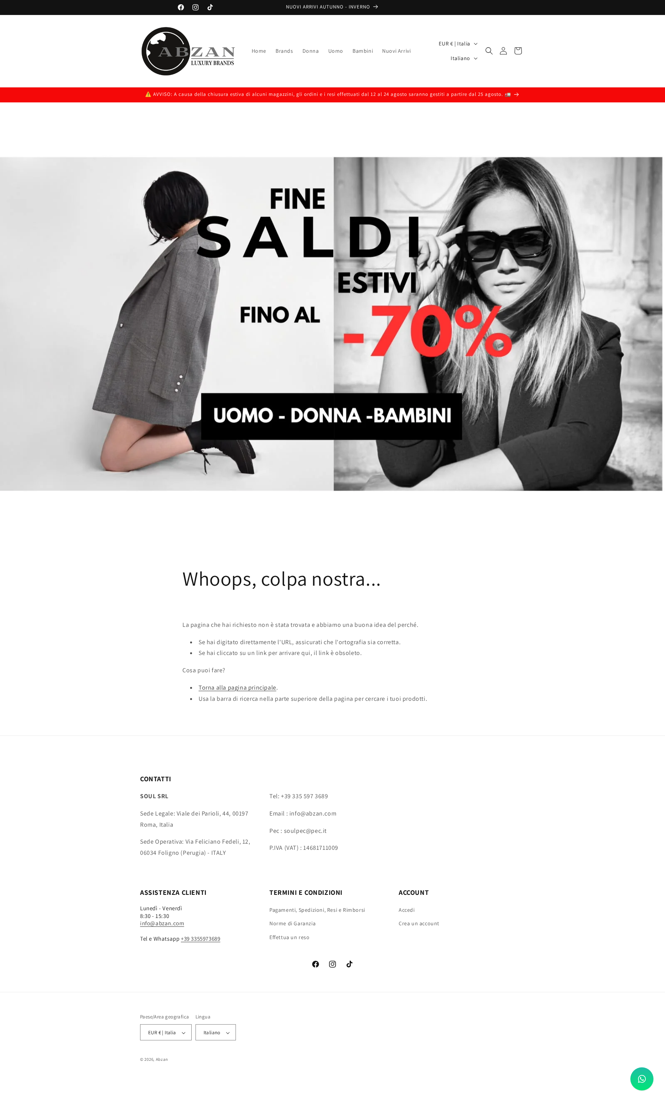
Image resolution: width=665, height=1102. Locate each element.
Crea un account (419, 923)
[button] (489, 50)
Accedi (407, 910)
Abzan (162, 1059)
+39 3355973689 (200, 938)
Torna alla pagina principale (237, 687)
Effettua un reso (289, 937)
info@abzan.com (162, 923)
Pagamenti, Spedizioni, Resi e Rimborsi (317, 910)
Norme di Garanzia (292, 923)
